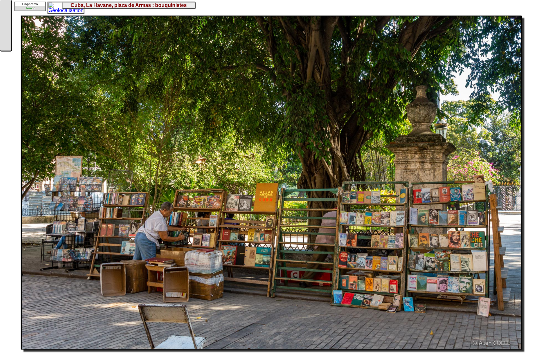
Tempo (30, 8)
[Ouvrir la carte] (52, 7)
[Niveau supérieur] (5, 26)
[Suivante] (5, 35)
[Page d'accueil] (5, 7)
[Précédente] (5, 16)
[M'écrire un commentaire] (5, 45)
